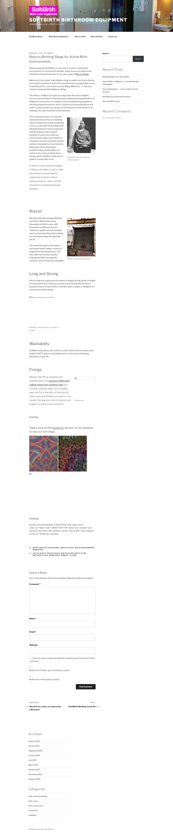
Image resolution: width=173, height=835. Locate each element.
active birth (39, 553)
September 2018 (35, 751)
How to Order (80, 36)
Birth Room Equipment (58, 36)
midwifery (38, 550)
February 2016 (34, 779)
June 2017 (32, 760)
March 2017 (33, 765)
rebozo (65, 555)
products (58, 427)
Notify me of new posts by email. (44, 679)
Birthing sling (40, 555)
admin (50, 53)
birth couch (67, 548)
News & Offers (97, 36)
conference (33, 810)
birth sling (80, 553)
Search (106, 53)
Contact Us (112, 36)
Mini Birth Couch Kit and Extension (117, 97)
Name (32, 618)
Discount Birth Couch (111, 101)
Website (33, 645)
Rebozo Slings (82, 74)
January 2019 (34, 746)
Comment (35, 584)
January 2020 (34, 741)
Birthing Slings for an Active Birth (116, 77)
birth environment (85, 548)
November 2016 (35, 774)
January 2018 (34, 755)
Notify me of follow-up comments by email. (49, 670)
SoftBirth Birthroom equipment (78, 20)
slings (73, 555)
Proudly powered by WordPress (41, 829)
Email (32, 632)
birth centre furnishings (46, 548)
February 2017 (34, 769)
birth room (67, 553)
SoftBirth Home (35, 36)
